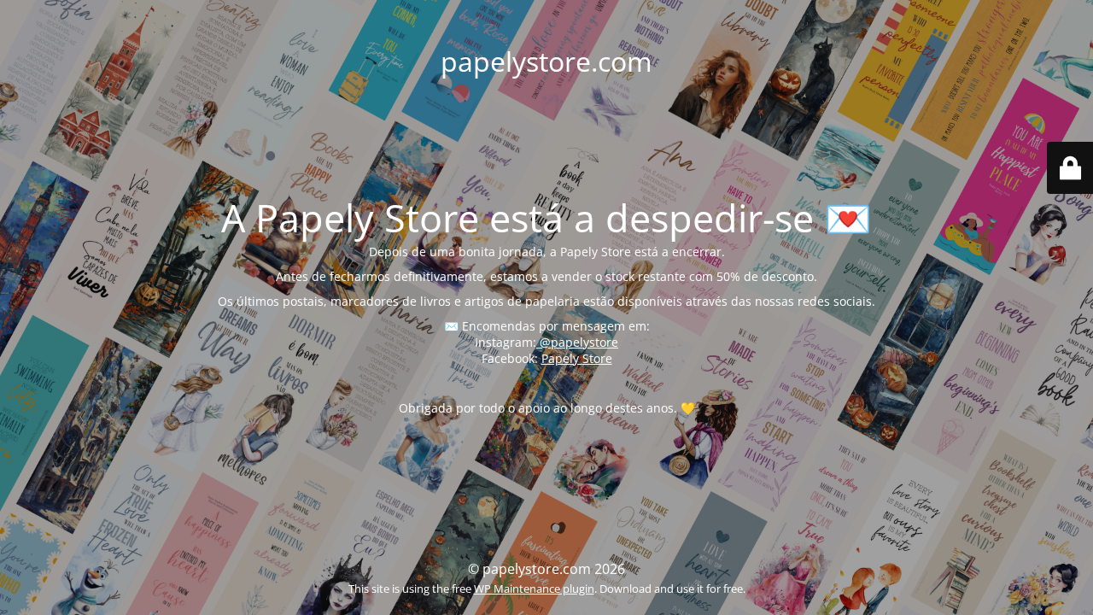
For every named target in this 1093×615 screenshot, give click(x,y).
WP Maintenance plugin (534, 588)
